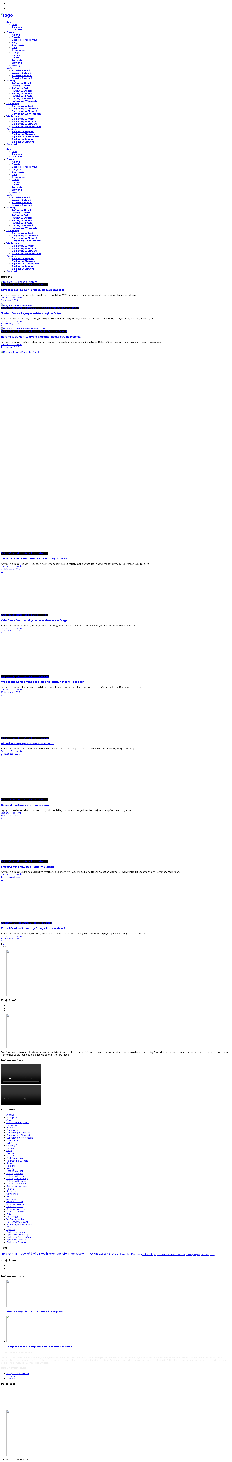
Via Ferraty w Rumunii (24, 121)
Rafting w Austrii (21, 85)
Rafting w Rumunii (22, 96)
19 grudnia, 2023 (10, 323)
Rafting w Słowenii (23, 98)
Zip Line (11, 129)
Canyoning (12, 103)
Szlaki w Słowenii (22, 78)
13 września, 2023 (10, 877)
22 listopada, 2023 (10, 569)
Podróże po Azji (14, 1158)
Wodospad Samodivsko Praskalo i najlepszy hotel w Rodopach (42, 681)
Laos (14, 24)
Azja (8, 22)
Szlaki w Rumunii (22, 75)
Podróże (76, 1254)
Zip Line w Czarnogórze (26, 136)
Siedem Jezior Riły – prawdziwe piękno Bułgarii (32, 313)
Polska (15, 57)
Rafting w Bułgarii (22, 91)
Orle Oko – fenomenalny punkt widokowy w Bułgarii (35, 620)
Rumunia (17, 60)
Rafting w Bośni (21, 88)
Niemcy (16, 55)
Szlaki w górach (70, 308)
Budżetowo (7, 923)
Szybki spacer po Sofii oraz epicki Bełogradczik (32, 289)
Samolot (10, 1196)
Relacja (44, 284)
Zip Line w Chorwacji (24, 134)
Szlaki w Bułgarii (21, 73)
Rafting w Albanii (22, 83)
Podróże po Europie (29, 284)
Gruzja (15, 52)
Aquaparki (12, 144)
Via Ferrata (12, 116)
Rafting (10, 80)
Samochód (12, 1194)
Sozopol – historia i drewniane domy (25, 805)
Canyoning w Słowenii (25, 111)
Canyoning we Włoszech (26, 114)
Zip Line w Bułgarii (23, 131)
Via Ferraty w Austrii (23, 119)
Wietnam (17, 29)
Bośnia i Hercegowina (24, 40)
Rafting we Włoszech (24, 101)
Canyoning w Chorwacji (25, 108)
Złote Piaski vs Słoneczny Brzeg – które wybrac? (33, 928)
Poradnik (44, 676)
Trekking (189, 1255)
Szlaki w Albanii (21, 70)
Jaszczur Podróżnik (11, 297)
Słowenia (17, 63)
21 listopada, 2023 (10, 630)
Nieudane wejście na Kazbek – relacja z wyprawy (34, 1311)
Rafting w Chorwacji (23, 93)
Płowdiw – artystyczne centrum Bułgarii (27, 743)
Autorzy (10, 1376)
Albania (16, 35)
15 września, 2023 (10, 815)
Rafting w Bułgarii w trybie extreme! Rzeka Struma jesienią (41, 336)
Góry (9, 68)
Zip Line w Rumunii (23, 139)
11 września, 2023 (10, 938)
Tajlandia (17, 27)
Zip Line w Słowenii (23, 142)
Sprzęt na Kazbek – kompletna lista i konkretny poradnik (39, 1346)
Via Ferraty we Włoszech (26, 126)
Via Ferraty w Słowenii (25, 124)
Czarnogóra (18, 50)
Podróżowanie (53, 1254)
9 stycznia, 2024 (9, 300)
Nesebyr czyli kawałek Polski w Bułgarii (27, 866)
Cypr (14, 47)
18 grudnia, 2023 (10, 347)
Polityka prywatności (17, 1373)
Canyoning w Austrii (23, 106)
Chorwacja (18, 45)
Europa (10, 32)
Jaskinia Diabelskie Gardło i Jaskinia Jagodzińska (34, 558)
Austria (16, 37)
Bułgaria (16, 42)
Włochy (16, 65)
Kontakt (10, 1378)
